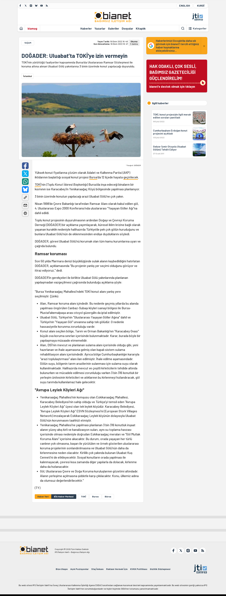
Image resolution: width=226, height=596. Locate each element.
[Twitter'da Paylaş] (25, 173)
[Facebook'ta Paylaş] (25, 165)
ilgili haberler (160, 103)
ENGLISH (184, 5)
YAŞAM (27, 42)
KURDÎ (200, 5)
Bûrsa (108, 496)
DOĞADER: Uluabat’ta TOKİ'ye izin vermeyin (75, 55)
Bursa (93, 177)
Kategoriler (199, 28)
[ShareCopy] (25, 197)
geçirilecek (130, 177)
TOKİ (38, 184)
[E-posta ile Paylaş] (25, 205)
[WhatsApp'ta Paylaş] (25, 181)
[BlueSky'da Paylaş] (25, 189)
